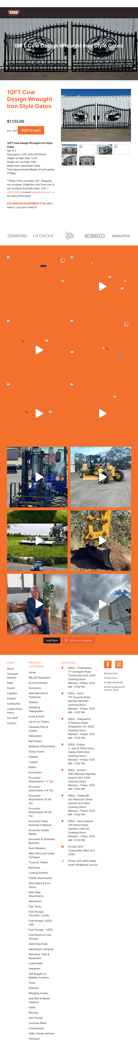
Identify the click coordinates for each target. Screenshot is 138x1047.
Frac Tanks (35, 906)
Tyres (32, 982)
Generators (35, 901)
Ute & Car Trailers (39, 721)
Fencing (33, 1012)
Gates (32, 1007)
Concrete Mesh (37, 1023)
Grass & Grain (36, 716)
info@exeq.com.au (87, 864)
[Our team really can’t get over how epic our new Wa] (100, 286)
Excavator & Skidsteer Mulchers (42, 841)
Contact (11, 723)
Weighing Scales (38, 993)
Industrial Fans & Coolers (38, 728)
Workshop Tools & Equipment (39, 956)
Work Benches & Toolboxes (38, 695)
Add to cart (31, 130)
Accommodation (38, 682)
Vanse (32, 672)
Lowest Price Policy (14, 710)
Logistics (12, 693)
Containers (35, 687)
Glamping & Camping (41, 949)
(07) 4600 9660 (86, 860)
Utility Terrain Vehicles (41, 1033)
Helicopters (35, 735)
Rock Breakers (37, 848)
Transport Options (12, 675)
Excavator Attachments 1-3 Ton (41, 779)
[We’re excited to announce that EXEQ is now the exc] (37, 286)
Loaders (33, 761)
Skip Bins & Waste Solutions (39, 1000)
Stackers (34, 987)
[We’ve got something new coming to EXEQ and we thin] (100, 413)
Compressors (36, 1028)
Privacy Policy (110, 678)
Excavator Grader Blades (39, 832)
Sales (10, 682)
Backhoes (34, 867)
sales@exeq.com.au (43, 192)
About (10, 668)
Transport (34, 1038)
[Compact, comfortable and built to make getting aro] (37, 350)
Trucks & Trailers (38, 862)
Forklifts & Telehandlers (36, 709)
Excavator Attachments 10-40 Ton (40, 799)
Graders (33, 756)
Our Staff (12, 717)
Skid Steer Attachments (36, 894)
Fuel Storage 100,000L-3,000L (39, 913)
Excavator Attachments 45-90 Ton (40, 812)
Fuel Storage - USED (41, 929)
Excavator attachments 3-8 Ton (41, 788)
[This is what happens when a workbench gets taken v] (37, 413)
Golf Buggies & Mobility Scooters (39, 975)
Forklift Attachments (40, 877)
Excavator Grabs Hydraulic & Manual (40, 823)
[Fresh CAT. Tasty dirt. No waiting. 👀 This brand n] (100, 477)
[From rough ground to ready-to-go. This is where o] (100, 540)
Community (13, 703)
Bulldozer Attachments (42, 746)
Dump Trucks (36, 751)
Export (11, 687)
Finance (11, 698)
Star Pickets (36, 1017)
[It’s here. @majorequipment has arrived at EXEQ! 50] (37, 540)
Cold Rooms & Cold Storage (40, 936)
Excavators (35, 772)
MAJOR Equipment (40, 677)
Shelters (33, 702)
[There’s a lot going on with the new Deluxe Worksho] (100, 350)
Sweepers (34, 968)
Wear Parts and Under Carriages (41, 855)
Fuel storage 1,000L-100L (41, 922)
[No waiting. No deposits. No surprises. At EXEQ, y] (37, 604)
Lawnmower (36, 963)
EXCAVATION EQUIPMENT (23, 203)
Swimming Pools (38, 943)
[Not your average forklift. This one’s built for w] (37, 477)
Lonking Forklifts (38, 872)
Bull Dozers (35, 741)
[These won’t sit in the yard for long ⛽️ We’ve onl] (100, 604)
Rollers (32, 767)
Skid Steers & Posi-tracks (40, 885)
